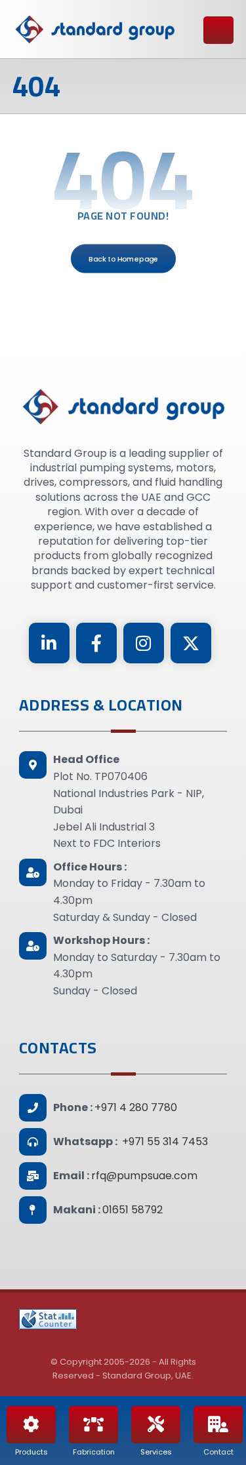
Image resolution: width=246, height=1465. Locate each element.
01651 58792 (132, 1209)
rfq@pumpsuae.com (144, 1175)
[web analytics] (48, 1319)
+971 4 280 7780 (135, 1107)
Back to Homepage (122, 258)
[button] (49, 643)
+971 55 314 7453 (165, 1141)
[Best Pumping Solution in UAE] (94, 29)
